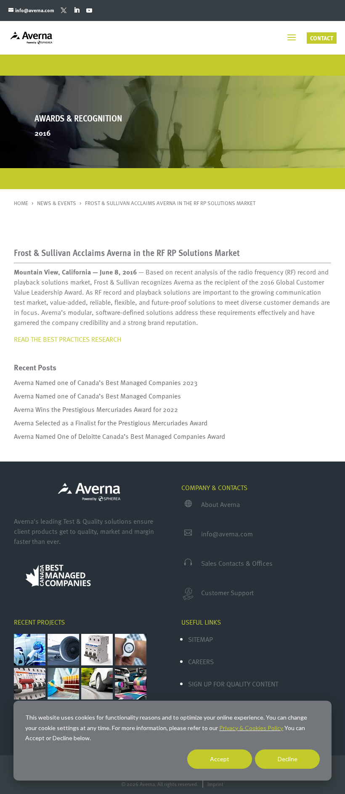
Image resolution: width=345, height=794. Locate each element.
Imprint (215, 784)
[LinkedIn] (76, 10)
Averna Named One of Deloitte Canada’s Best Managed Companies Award (119, 436)
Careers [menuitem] (201, 662)
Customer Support (227, 593)
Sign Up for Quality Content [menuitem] (233, 684)
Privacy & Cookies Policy (251, 727)
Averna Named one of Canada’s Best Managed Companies (97, 396)
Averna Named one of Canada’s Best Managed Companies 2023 (105, 382)
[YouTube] (89, 10)
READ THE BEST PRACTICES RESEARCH (67, 339)
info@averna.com (227, 534)
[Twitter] (64, 10)
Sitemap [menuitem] (200, 639)
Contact (321, 38)
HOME (21, 203)
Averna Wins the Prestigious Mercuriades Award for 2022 (96, 409)
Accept (219, 758)
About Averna (220, 504)
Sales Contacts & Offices (237, 563)
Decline (287, 758)
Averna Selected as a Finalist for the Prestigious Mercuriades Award (110, 423)
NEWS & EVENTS (57, 203)
